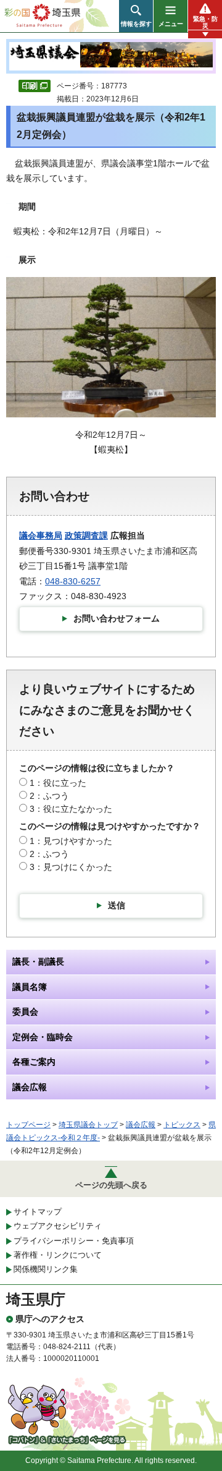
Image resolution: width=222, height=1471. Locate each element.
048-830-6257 (73, 581)
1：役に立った (58, 783)
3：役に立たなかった (71, 809)
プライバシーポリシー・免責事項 (74, 1240)
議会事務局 (40, 535)
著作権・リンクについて (58, 1255)
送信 (116, 905)
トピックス (181, 1124)
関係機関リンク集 (46, 1269)
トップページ (28, 1124)
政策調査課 (86, 535)
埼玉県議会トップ (88, 1124)
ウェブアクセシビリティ (58, 1225)
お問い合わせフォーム (116, 618)
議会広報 (140, 1124)
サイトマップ (38, 1211)
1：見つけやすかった (71, 841)
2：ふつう (49, 796)
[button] (136, 16)
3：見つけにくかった (71, 867)
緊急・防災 (205, 22)
